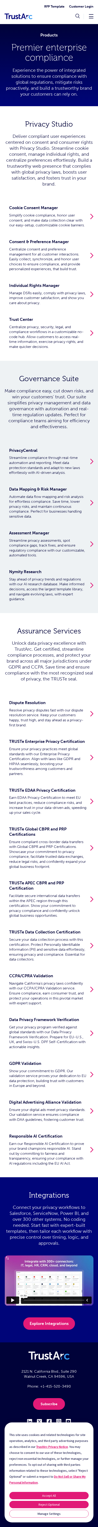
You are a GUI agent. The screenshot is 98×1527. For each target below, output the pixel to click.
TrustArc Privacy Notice (52, 1447)
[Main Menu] (91, 16)
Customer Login (81, 6)
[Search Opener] (77, 16)
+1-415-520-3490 (55, 1386)
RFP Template (54, 6)
